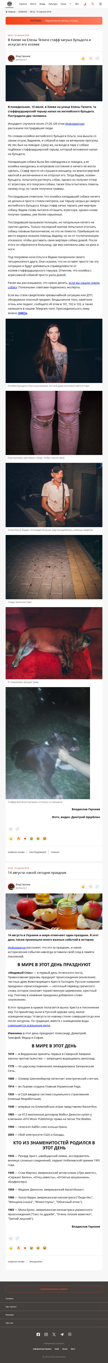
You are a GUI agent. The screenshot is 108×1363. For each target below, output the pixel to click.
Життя (33, 4)
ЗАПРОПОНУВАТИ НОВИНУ (54, 1289)
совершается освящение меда (29, 1025)
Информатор (17, 947)
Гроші (63, 4)
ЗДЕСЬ (22, 313)
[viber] (69, 1334)
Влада (42, 4)
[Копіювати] (97, 58)
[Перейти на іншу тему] (85, 4)
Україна (23, 4)
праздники (35, 1261)
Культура (53, 4)
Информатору (75, 124)
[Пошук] (92, 4)
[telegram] (62, 1334)
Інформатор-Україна (42, 1349)
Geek (57, 1349)
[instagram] (46, 1334)
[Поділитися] (90, 58)
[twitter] (54, 1334)
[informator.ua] (10, 4)
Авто (73, 1349)
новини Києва (16, 852)
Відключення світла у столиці (62, 20)
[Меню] (100, 4)
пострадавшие (37, 852)
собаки (55, 852)
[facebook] (38, 1334)
